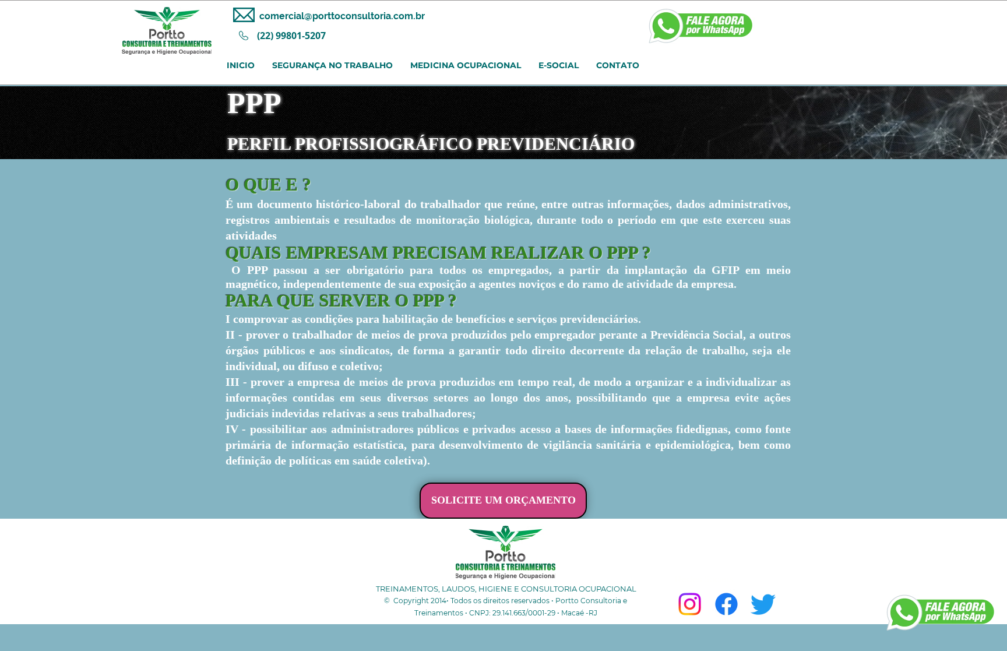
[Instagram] (690, 604)
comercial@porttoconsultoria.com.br (342, 16)
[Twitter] (763, 604)
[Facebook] (726, 604)
